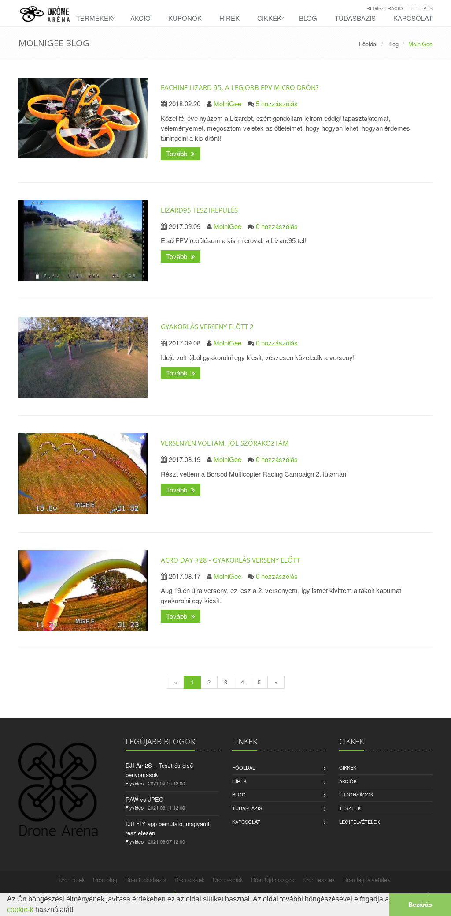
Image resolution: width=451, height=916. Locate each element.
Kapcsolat (413, 18)
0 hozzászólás (277, 226)
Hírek (229, 18)
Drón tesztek (319, 879)
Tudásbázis (355, 18)
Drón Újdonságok (273, 879)
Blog (308, 18)
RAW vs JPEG (144, 799)
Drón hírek (72, 879)
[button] (76, 910)
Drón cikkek (189, 879)
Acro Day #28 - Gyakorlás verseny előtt (230, 560)
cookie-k (20, 909)
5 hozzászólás (277, 103)
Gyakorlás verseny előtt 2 (207, 326)
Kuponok (185, 18)
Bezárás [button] (420, 904)
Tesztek (350, 807)
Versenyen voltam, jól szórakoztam (225, 443)
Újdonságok (356, 794)
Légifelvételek (359, 821)
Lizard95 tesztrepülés (199, 210)
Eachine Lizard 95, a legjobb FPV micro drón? (239, 87)
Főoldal (368, 44)
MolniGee (227, 103)
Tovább (177, 153)
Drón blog (105, 879)
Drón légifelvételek (366, 879)
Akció (140, 18)
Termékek (94, 18)
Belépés (422, 7)
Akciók (348, 781)
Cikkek (269, 18)
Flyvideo (135, 783)
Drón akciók (228, 879)
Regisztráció (384, 7)
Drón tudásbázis (145, 879)
